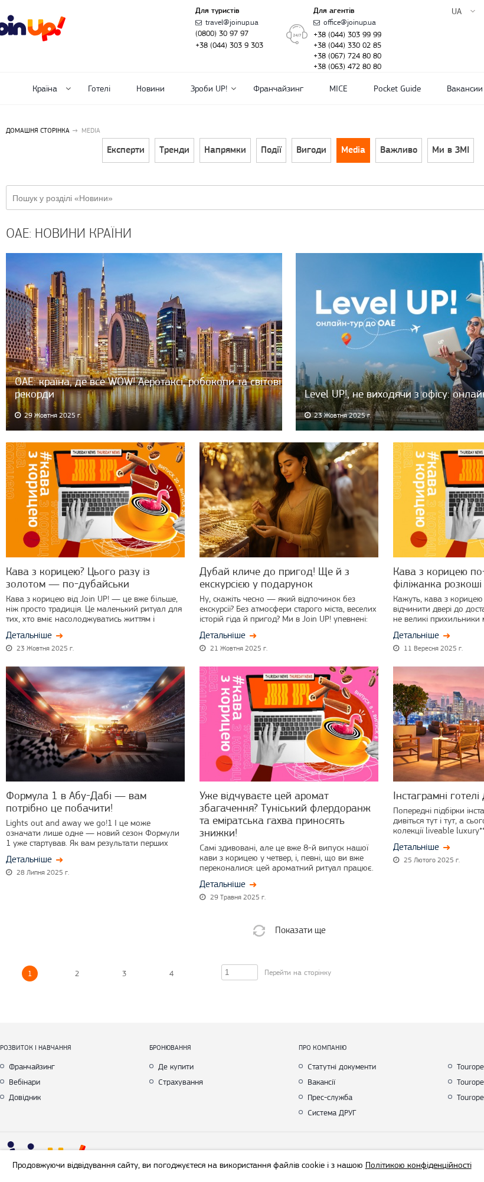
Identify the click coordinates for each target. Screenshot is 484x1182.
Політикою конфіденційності (418, 1165)
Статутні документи (342, 1066)
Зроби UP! (209, 88)
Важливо (398, 150)
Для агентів (334, 11)
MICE (338, 88)
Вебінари (24, 1081)
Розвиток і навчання (35, 1047)
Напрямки (225, 150)
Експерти (126, 150)
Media (353, 150)
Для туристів (217, 11)
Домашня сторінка (38, 130)
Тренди (174, 150)
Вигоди (311, 150)
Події (271, 150)
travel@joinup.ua (232, 22)
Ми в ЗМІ (450, 150)
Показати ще (300, 930)
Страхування (180, 1081)
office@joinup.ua (349, 22)
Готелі (99, 88)
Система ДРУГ (332, 1112)
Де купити (176, 1066)
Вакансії (321, 1081)
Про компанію (322, 1047)
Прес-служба (330, 1097)
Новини (150, 88)
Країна (44, 88)
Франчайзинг (278, 88)
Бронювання (170, 1047)
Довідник (25, 1097)
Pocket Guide (397, 88)
